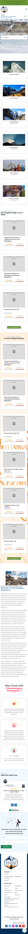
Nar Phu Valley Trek (10, 541)
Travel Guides (18, 886)
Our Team (6, 874)
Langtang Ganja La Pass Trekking (11, 506)
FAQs (5, 894)
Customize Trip (18, 890)
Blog (16, 892)
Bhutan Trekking (14, 198)
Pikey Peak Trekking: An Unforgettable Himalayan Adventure (12, 275)
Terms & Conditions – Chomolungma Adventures (12, 877)
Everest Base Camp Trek (11, 309)
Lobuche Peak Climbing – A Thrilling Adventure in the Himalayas (12, 239)
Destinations (7, 886)
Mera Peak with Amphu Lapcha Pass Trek (13, 470)
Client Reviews (7, 890)
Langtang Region (14, 121)
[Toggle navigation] (25, 9)
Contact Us (17, 894)
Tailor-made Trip (8, 892)
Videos (16, 888)
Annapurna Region (14, 74)
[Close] (27, 0)
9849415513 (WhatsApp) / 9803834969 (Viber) (9, 17)
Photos (6, 888)
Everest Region (14, 98)
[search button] (24, 37)
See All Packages (13, 327)
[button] (24, 930)
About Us (6, 880)
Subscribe (6, 846)
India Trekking (14, 173)
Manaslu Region (14, 147)
